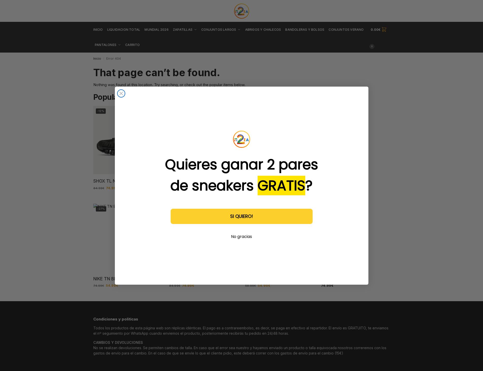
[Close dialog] (121, 93)
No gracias (241, 236)
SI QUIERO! (241, 216)
